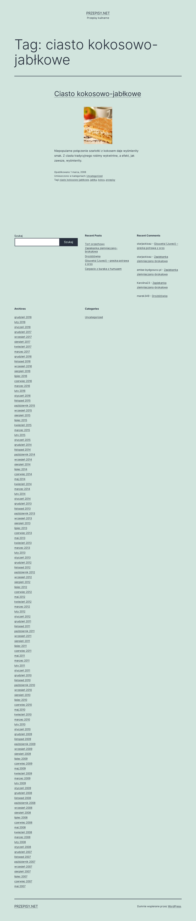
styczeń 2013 (22, 557)
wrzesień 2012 (23, 577)
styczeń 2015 (22, 439)
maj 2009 (20, 768)
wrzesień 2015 (23, 410)
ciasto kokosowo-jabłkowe (74, 179)
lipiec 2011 (20, 645)
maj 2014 (19, 479)
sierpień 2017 (22, 341)
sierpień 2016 (22, 371)
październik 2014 (24, 454)
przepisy (110, 179)
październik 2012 (24, 572)
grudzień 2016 (23, 356)
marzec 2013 (22, 547)
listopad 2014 (22, 449)
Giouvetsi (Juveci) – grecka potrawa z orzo (107, 262)
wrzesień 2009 (23, 748)
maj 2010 (19, 709)
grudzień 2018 (23, 317)
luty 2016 (19, 390)
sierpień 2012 (22, 582)
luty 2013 (19, 552)
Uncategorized (95, 175)
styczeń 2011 (22, 670)
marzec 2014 (22, 488)
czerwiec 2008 (23, 822)
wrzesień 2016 (23, 366)
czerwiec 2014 (23, 474)
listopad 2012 (22, 567)
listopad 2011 (22, 626)
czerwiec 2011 (22, 650)
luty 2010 (19, 724)
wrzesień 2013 (23, 518)
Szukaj (18, 235)
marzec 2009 (22, 778)
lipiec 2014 (20, 469)
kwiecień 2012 (23, 601)
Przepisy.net (98, 13)
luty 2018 (19, 322)
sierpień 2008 (22, 812)
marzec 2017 (22, 351)
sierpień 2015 (22, 415)
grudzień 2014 (23, 444)
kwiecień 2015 (23, 425)
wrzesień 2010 (23, 689)
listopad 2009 (22, 739)
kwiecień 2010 (23, 714)
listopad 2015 (22, 400)
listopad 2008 (22, 797)
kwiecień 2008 (23, 832)
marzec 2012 (22, 606)
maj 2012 (19, 596)
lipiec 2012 (20, 587)
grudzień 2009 (23, 734)
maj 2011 (19, 655)
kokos (101, 179)
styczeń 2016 (22, 395)
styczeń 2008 (22, 846)
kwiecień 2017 (22, 346)
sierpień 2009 (22, 753)
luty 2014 (20, 493)
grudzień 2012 (23, 562)
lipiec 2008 (21, 817)
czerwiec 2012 (23, 591)
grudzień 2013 (23, 503)
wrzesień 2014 (23, 459)
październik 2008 (24, 802)
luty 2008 (20, 842)
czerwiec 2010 (23, 704)
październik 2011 (24, 631)
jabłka (93, 179)
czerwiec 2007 (23, 881)
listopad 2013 (22, 508)
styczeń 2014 (22, 498)
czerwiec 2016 (23, 381)
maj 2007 (20, 886)
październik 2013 (24, 513)
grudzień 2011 (22, 621)
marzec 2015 (22, 430)
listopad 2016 (22, 361)
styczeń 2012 (22, 616)
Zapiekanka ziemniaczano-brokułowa (101, 250)
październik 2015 (24, 405)
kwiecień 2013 (23, 542)
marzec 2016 (22, 385)
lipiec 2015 (20, 420)
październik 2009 (24, 744)
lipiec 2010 (20, 699)
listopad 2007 (22, 856)
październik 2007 (24, 861)
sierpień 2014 (22, 464)
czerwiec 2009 (23, 763)
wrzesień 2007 (23, 866)
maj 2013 (19, 537)
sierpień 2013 (22, 523)
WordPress (174, 906)
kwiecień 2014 (23, 484)
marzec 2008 (22, 837)
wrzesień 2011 (22, 635)
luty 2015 (19, 434)
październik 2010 (24, 685)
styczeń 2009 (22, 788)
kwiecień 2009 (23, 773)
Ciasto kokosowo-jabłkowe (97, 93)
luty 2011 (19, 665)
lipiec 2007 (20, 876)
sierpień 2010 (22, 694)
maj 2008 (20, 827)
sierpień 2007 (22, 871)
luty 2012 (19, 611)
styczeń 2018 (22, 327)
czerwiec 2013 (23, 532)
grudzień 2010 (23, 675)
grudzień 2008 (23, 792)
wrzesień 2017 (23, 336)
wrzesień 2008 (23, 807)
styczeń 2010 (22, 729)
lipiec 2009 (21, 758)
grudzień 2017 (22, 331)
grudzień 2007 (23, 851)
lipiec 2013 (20, 528)
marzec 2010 (22, 719)
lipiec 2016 (20, 375)
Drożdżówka (92, 256)
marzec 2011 (22, 660)
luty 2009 (20, 783)
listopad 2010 (22, 680)
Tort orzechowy (95, 243)
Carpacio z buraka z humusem (103, 268)
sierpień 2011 (22, 641)
